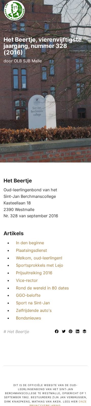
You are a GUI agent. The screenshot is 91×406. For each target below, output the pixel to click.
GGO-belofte (28, 295)
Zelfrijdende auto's (34, 310)
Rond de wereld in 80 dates (42, 287)
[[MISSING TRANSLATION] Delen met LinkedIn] (78, 331)
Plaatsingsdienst (31, 250)
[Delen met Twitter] (64, 331)
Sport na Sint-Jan (33, 302)
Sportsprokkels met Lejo (39, 265)
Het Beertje (18, 331)
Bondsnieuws (28, 317)
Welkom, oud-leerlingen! (39, 257)
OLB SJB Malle (28, 60)
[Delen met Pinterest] (71, 331)
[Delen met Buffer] (84, 331)
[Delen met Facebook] (57, 331)
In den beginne (30, 242)
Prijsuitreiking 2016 (34, 272)
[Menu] (84, 11)
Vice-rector (27, 280)
